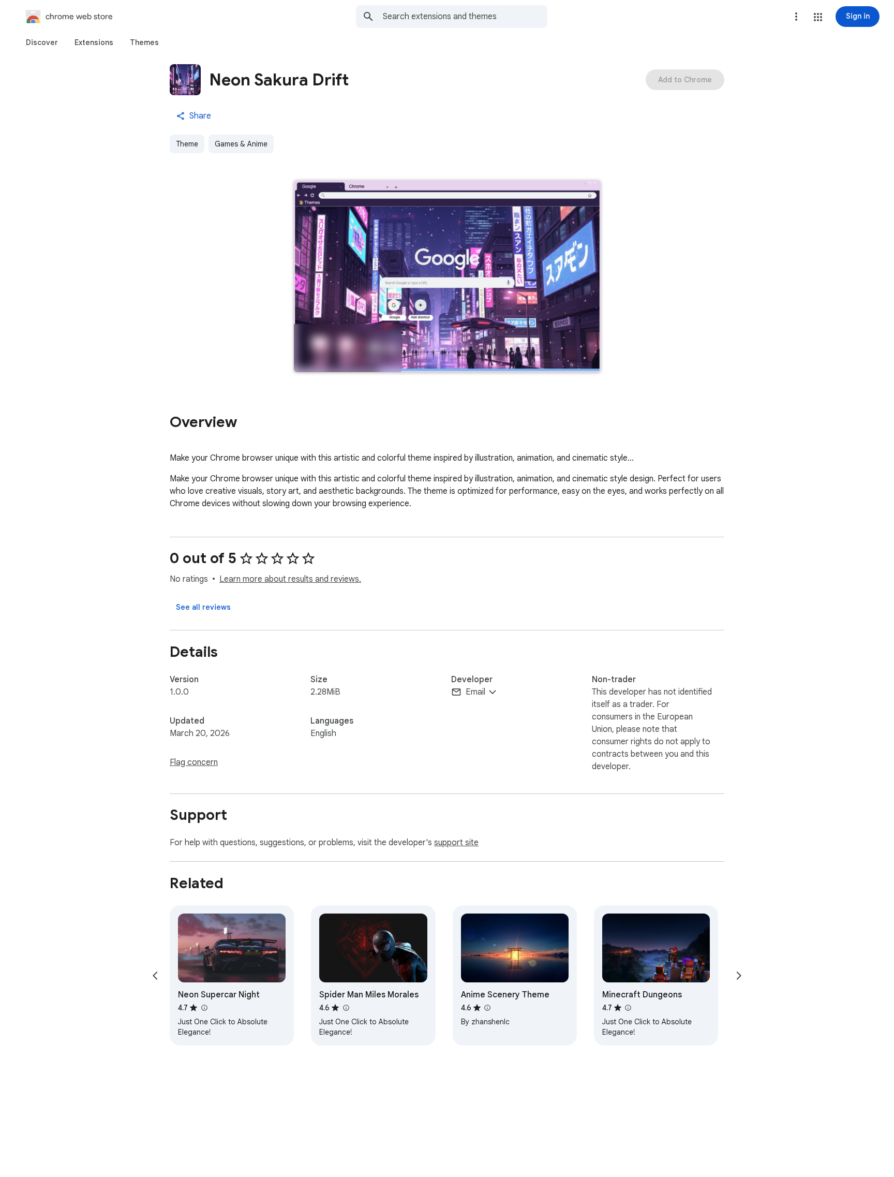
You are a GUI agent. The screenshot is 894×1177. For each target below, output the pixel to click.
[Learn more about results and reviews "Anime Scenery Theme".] (487, 1007)
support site (456, 842)
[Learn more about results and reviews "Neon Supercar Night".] (203, 1007)
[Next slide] (738, 975)
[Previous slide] (155, 975)
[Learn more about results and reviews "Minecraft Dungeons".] (628, 1007)
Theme (187, 144)
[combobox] (465, 16)
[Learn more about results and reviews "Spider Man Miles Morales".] (345, 1007)
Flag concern (194, 762)
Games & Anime (241, 144)
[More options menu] (796, 16)
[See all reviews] (203, 607)
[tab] (42, 42)
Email (475, 692)
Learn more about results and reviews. (290, 579)
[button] (818, 17)
